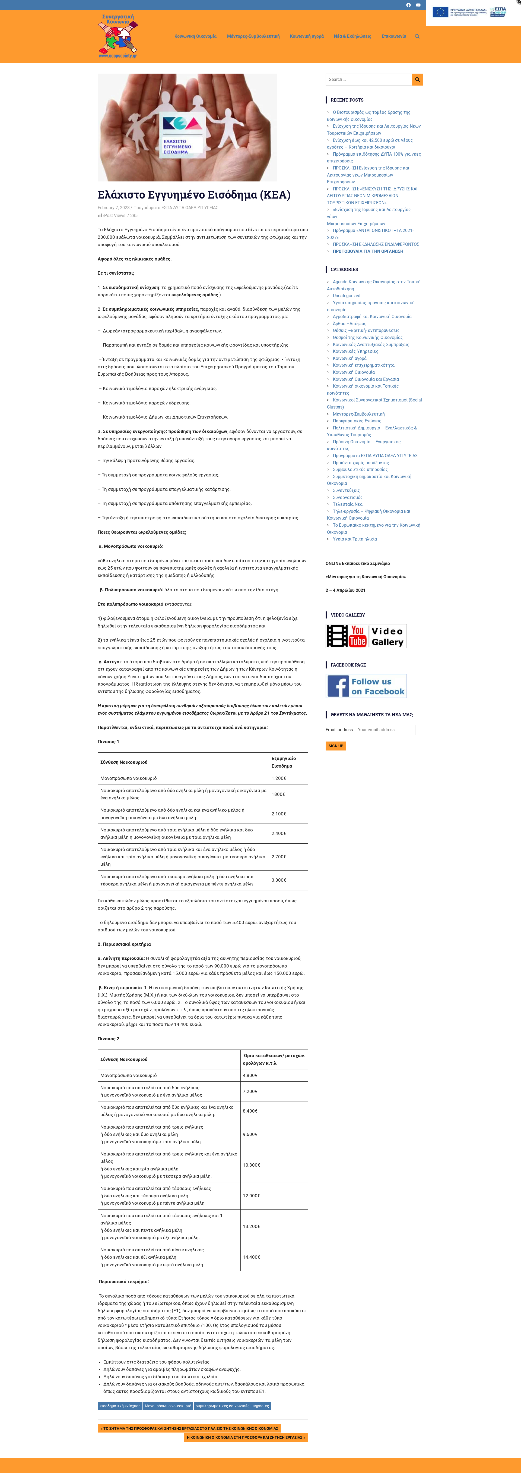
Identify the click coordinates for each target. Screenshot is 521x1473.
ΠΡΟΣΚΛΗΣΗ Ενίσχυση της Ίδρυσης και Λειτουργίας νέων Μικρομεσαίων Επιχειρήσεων (368, 174)
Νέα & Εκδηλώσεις (352, 36)
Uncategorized (346, 295)
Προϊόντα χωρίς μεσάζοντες (361, 462)
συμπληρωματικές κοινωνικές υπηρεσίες (232, 1406)
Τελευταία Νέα (348, 504)
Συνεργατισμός (348, 497)
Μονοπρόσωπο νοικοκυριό (168, 1406)
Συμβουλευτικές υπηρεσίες (360, 469)
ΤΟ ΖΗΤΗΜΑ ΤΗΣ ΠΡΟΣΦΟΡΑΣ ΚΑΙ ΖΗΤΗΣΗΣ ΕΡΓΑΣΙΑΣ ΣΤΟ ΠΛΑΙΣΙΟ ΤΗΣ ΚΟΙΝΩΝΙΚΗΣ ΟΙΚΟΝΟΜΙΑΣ (190, 1429)
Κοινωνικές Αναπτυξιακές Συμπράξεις (371, 344)
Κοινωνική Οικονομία (195, 36)
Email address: (340, 729)
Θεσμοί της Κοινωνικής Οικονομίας (368, 337)
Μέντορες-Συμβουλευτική (253, 36)
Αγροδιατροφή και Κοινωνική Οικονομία (372, 316)
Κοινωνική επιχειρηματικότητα (364, 365)
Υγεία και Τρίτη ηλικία (355, 539)
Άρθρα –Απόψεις (350, 323)
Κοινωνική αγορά (307, 36)
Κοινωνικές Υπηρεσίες (356, 351)
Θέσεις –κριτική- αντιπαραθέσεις (366, 330)
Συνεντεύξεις (346, 490)
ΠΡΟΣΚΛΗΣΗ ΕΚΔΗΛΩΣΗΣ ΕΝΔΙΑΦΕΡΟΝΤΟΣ (376, 244)
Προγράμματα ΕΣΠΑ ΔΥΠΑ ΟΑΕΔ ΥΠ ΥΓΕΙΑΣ (176, 207)
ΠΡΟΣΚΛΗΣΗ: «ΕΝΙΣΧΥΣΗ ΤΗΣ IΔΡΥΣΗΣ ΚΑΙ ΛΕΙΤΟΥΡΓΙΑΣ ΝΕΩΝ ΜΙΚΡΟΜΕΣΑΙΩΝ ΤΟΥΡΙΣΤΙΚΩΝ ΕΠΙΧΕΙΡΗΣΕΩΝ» (372, 195)
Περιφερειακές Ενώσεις (357, 420)
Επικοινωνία (394, 36)
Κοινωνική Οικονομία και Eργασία (366, 379)
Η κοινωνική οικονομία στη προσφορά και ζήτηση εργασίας (244, 1438)
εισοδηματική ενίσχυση (120, 1406)
